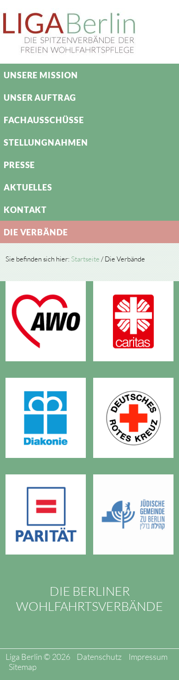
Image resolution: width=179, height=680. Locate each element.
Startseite (85, 259)
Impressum (148, 657)
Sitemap (23, 667)
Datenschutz (99, 657)
